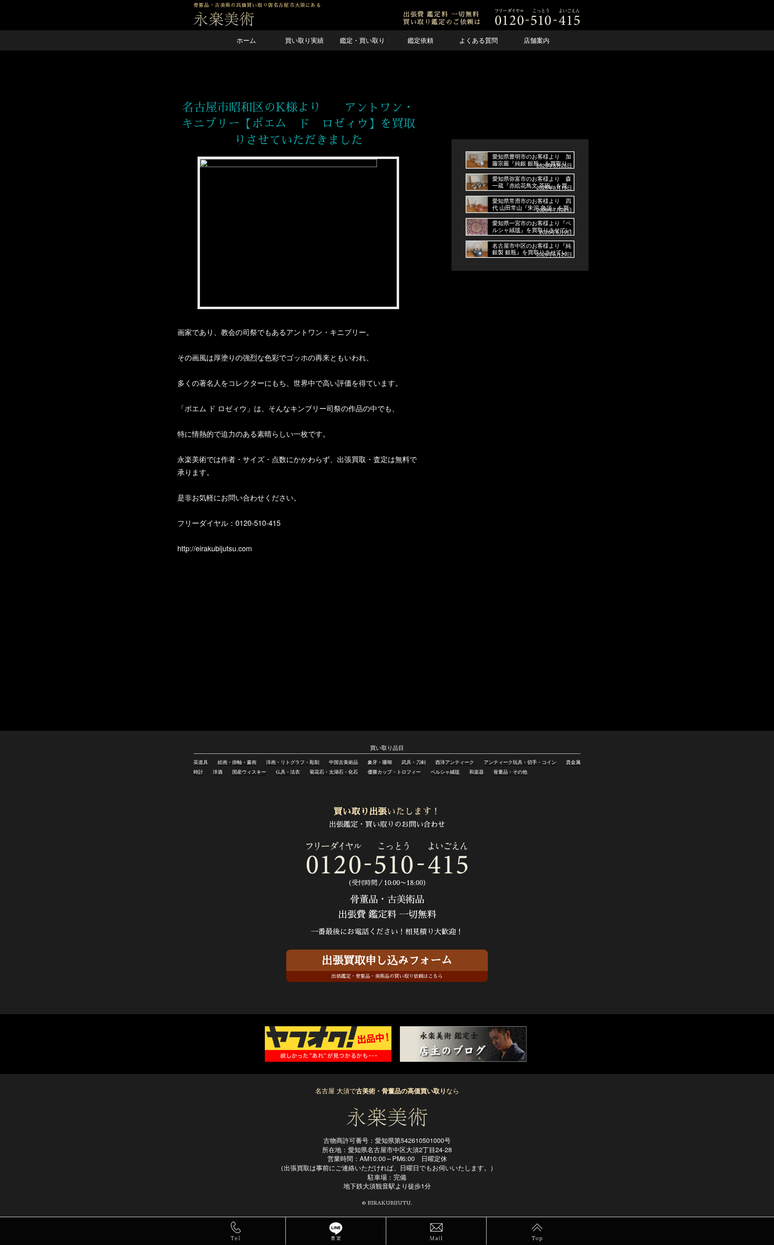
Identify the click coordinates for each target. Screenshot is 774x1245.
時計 (198, 771)
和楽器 (476, 771)
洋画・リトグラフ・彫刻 (292, 761)
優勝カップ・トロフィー (394, 771)
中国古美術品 (343, 761)
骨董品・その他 (510, 771)
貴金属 (573, 761)
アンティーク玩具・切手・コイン (520, 761)
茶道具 (201, 761)
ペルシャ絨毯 (445, 771)
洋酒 (218, 771)
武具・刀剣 (414, 761)
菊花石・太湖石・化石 (334, 771)
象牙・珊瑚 (380, 761)
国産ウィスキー (249, 771)
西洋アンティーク (454, 761)
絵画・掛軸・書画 (237, 761)
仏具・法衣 (288, 771)
